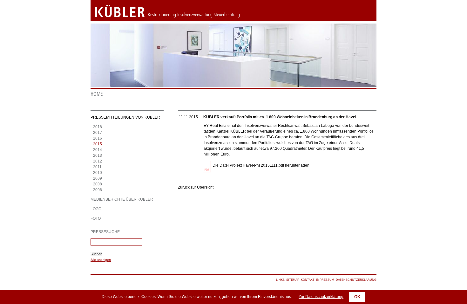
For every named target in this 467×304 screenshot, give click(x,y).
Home (97, 94)
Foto (96, 218)
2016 (97, 138)
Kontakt (308, 279)
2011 (97, 167)
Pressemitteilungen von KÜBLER (125, 117)
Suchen (96, 254)
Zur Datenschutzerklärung (321, 296)
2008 (97, 184)
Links (280, 279)
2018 (97, 127)
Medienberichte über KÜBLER (122, 199)
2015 (97, 144)
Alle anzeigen (101, 260)
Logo (96, 209)
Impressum (325, 279)
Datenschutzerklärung (356, 279)
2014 (97, 150)
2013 (97, 155)
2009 (97, 178)
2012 (97, 161)
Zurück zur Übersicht (195, 187)
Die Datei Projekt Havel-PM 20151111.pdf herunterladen (261, 165)
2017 (97, 132)
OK (357, 296)
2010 (97, 172)
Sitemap (292, 279)
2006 (97, 190)
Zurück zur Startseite (115, 11)
